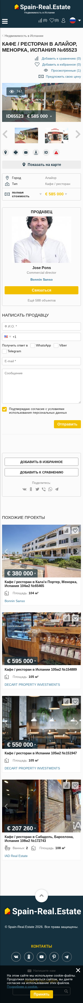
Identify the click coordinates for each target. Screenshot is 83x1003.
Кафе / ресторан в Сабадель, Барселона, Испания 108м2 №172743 (39, 839)
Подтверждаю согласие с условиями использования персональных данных (38, 410)
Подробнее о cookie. (22, 986)
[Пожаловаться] (56, 152)
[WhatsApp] (50, 489)
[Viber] (44, 489)
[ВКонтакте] (24, 489)
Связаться (41, 290)
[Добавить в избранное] (75, 530)
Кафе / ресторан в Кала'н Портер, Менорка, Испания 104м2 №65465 (41, 584)
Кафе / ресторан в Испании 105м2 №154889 (41, 669)
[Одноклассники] (31, 489)
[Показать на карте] (5, 152)
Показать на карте (44, 165)
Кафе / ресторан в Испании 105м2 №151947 (41, 753)
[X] (37, 489)
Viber (63, 345)
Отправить (67, 424)
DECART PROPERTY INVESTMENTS (32, 684)
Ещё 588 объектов (42, 300)
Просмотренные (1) (66, 70)
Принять (42, 994)
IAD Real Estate (16, 856)
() (45, 20)
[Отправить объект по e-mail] (25, 152)
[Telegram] (56, 489)
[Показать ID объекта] (46, 152)
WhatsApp (43, 345)
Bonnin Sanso (41, 279)
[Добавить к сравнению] (66, 530)
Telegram (14, 351)
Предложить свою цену (63, 76)
